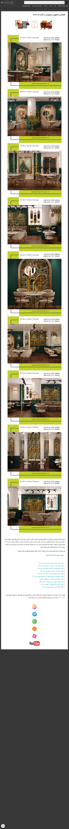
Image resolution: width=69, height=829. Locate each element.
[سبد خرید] (2, 2)
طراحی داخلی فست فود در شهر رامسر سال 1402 (52, 571)
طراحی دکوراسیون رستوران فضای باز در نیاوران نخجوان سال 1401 (48, 576)
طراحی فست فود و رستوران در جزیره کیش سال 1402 (51, 566)
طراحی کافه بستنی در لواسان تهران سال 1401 (53, 587)
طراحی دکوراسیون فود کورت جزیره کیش (54, 563)
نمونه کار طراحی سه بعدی (52, 10)
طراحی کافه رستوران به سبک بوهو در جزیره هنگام (51, 582)
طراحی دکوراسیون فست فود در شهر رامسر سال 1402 (51, 568)
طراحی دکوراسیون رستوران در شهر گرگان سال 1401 (51, 579)
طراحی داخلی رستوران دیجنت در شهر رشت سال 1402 (51, 574)
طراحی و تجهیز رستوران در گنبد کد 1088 (40, 10)
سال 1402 (41, 563)
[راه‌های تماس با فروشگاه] (3, 826)
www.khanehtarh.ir (51, 555)
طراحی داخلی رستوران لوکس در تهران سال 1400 (52, 584)
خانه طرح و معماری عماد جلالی (63, 10)
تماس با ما (62, 598)
